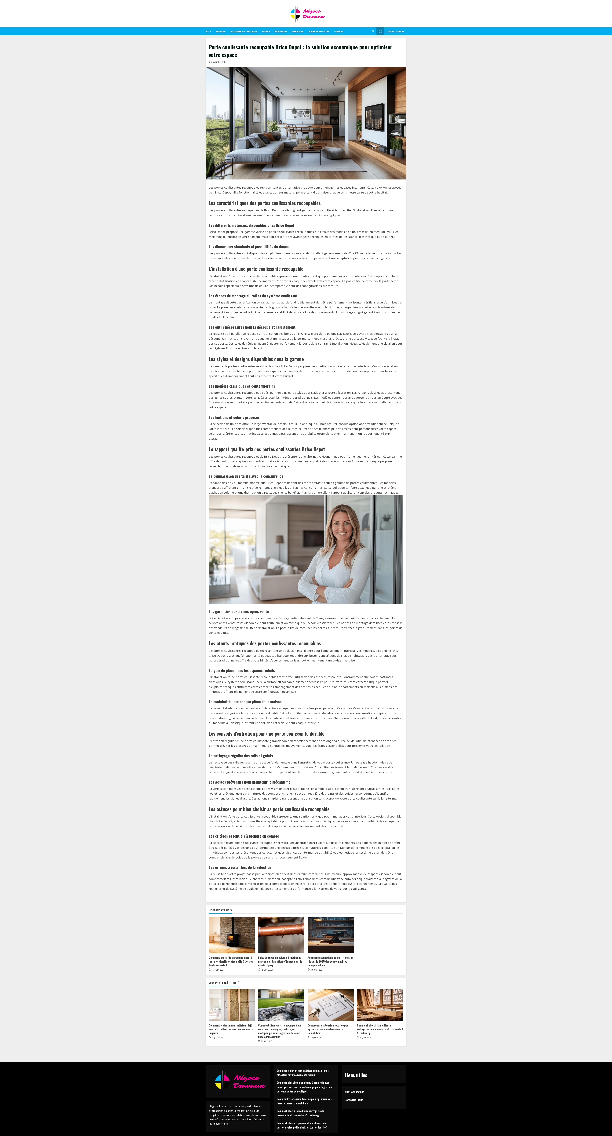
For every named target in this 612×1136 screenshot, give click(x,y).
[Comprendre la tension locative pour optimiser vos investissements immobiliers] (331, 1005)
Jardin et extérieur (318, 31)
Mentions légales (354, 1092)
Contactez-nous (395, 31)
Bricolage (220, 31)
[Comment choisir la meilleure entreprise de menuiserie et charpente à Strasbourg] (380, 1005)
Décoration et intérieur (244, 31)
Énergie (266, 31)
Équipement (281, 31)
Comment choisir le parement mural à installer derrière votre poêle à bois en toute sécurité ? (231, 961)
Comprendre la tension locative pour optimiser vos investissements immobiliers (329, 1029)
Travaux (338, 31)
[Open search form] (373, 31)
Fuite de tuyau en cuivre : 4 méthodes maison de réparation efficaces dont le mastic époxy (280, 961)
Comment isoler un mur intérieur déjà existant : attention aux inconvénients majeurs (231, 1029)
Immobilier (298, 31)
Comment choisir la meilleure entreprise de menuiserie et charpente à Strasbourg (380, 1029)
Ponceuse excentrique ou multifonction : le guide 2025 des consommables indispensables (330, 961)
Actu (208, 31)
